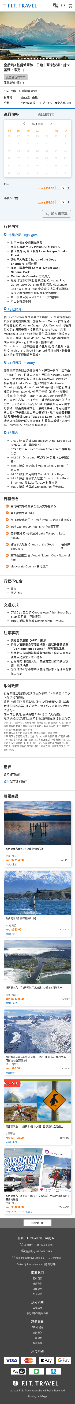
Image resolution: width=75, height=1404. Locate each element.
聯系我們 (37, 1283)
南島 (35, 97)
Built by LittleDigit (37, 1396)
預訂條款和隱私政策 (37, 1313)
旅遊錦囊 (37, 1343)
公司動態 (37, 1288)
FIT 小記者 (37, 1327)
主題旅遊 (37, 1337)
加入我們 (37, 1294)
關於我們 (37, 1278)
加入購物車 (59, 214)
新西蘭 (25, 97)
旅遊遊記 (37, 1332)
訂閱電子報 (37, 1222)
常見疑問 (37, 1308)
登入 (6, 781)
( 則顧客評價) (28, 91)
